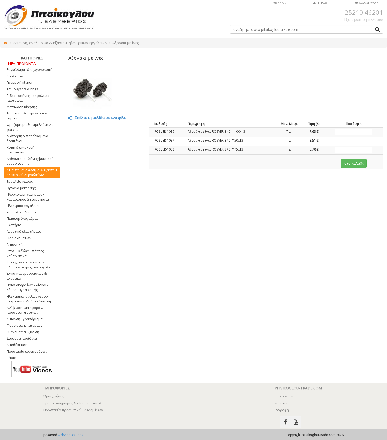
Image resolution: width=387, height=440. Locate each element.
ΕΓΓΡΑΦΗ (322, 3)
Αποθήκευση (17, 344)
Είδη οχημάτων (19, 238)
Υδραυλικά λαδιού (21, 212)
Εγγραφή (282, 410)
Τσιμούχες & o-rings (22, 89)
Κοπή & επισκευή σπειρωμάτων (20, 150)
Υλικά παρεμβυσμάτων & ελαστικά (27, 276)
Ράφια (11, 357)
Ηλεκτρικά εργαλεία (23, 205)
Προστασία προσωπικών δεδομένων (73, 410)
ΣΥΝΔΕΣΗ (282, 3)
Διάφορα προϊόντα (22, 338)
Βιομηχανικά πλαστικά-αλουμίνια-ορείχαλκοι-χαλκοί (30, 264)
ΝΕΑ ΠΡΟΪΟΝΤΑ (22, 63)
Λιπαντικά (15, 244)
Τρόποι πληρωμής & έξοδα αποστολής (74, 403)
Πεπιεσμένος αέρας (22, 218)
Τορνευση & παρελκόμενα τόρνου (28, 116)
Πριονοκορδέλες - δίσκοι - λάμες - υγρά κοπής (27, 287)
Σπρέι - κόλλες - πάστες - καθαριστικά (26, 253)
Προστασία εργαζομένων (27, 351)
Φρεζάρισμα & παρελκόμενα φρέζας (30, 127)
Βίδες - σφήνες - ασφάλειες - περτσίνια (29, 98)
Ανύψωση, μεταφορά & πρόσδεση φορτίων (25, 310)
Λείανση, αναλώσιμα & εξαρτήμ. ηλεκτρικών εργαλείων (60, 42)
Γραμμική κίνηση (20, 82)
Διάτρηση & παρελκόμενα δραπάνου (27, 138)
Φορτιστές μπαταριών (24, 325)
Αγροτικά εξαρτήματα (24, 231)
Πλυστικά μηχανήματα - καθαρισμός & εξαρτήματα (28, 197)
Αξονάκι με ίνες (125, 42)
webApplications (70, 435)
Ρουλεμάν (15, 76)
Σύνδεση (282, 403)
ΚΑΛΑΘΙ (368, 3)
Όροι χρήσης (53, 396)
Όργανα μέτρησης (21, 188)
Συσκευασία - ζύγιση (23, 331)
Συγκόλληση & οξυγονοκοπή (29, 69)
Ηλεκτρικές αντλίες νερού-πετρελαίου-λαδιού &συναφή (30, 299)
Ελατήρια (14, 225)
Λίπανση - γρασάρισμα (25, 319)
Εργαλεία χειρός (20, 181)
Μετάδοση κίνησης (22, 106)
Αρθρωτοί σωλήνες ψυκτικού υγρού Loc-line (30, 161)
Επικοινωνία (285, 396)
